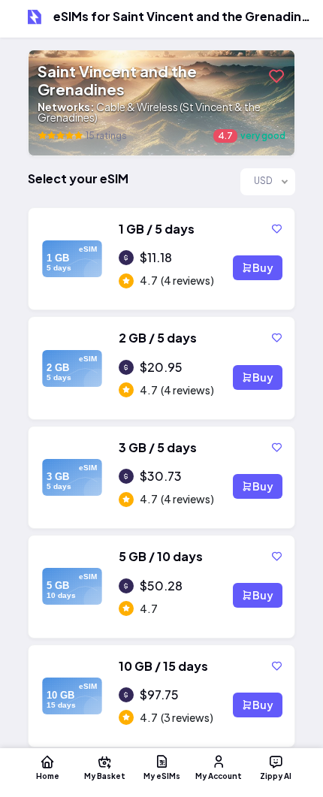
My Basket (104, 775)
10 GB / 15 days (163, 666)
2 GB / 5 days (158, 338)
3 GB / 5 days (158, 447)
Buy (262, 267)
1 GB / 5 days (157, 229)
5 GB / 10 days (161, 556)
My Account (218, 775)
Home (47, 775)
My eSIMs (161, 775)
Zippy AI (275, 775)
